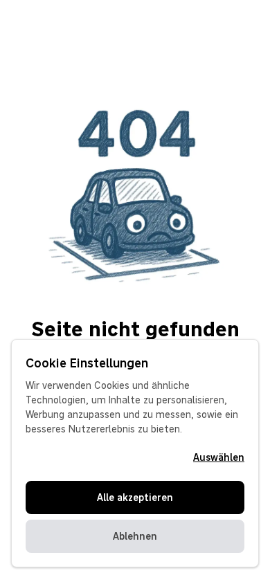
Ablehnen (135, 536)
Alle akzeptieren (135, 497)
